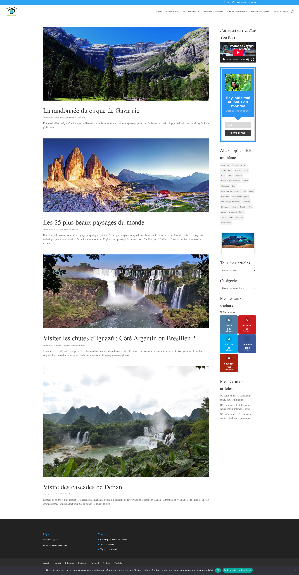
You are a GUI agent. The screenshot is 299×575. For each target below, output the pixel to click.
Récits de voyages (189, 11)
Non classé (225, 206)
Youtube (118, 563)
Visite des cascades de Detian (82, 486)
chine (66, 494)
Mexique (246, 201)
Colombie (238, 175)
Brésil (72, 345)
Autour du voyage (280, 11)
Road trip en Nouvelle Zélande (113, 539)
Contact (252, 3)
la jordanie (225, 196)
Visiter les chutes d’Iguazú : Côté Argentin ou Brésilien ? (119, 337)
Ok (218, 570)
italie (244, 191)
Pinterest (82, 563)
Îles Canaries (226, 222)
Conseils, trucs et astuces (237, 11)
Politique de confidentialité (55, 545)
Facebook (94, 563)
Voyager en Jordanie (109, 549)
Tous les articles (172, 11)
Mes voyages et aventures (77, 117)
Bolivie (238, 170)
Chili (223, 175)
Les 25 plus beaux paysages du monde (93, 221)
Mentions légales (50, 539)
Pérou (223, 212)
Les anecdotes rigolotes (260, 11)
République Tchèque (236, 212)
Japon (251, 191)
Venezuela (239, 217)
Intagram (69, 563)
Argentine (67, 345)
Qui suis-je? (242, 3)
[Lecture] (224, 59)
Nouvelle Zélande (239, 206)
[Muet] (247, 59)
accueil (46, 563)
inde (233, 186)
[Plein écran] (252, 59)
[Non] (295, 570)
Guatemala (225, 186)
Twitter (106, 563)
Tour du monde (80, 345)
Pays (250, 206)
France (66, 117)
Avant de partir (226, 170)
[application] (238, 52)
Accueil (159, 11)
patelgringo (48, 117)
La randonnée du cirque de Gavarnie (91, 110)
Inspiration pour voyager (213, 11)
